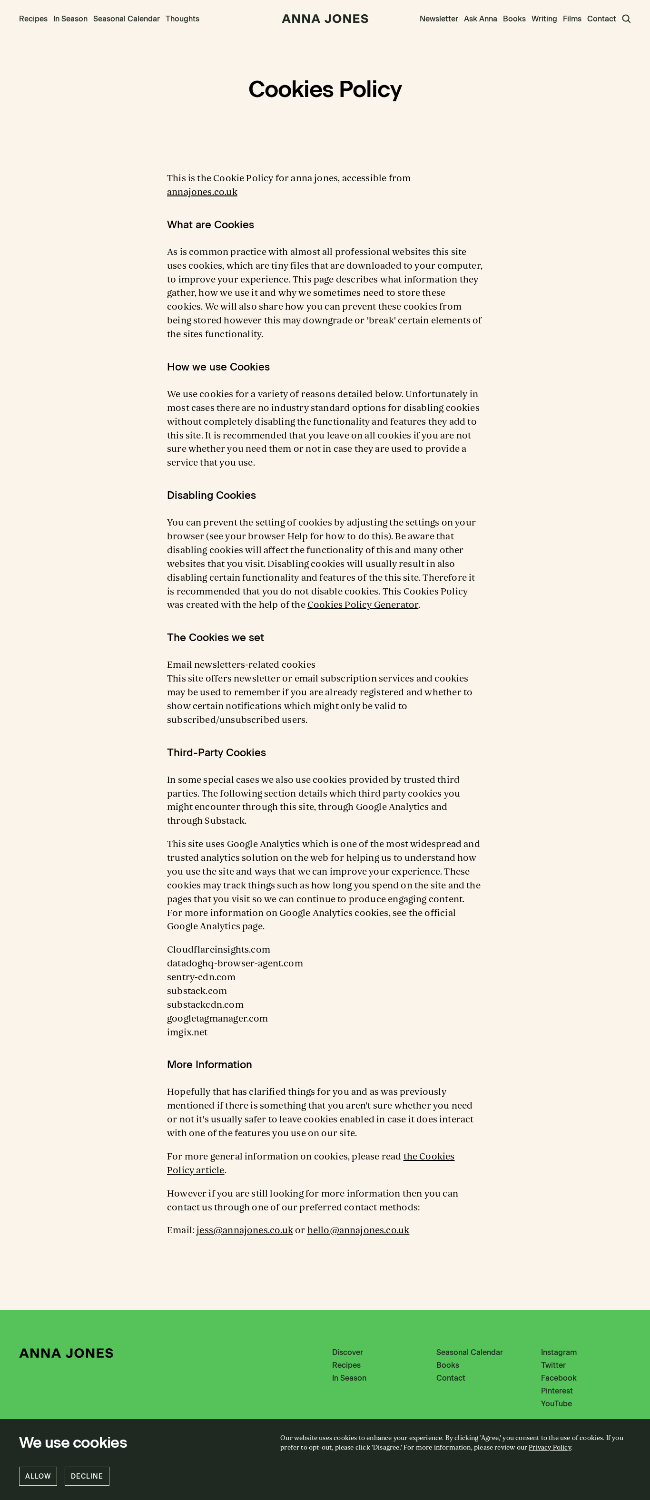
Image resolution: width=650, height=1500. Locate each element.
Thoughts (182, 18)
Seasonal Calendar (126, 18)
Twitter (553, 1365)
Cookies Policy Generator (362, 605)
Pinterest (557, 1390)
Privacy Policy (550, 1447)
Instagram (559, 1352)
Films (572, 18)
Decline (87, 1476)
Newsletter (439, 18)
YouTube (556, 1403)
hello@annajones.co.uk (358, 1230)
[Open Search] (626, 18)
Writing (544, 18)
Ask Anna (480, 18)
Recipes (33, 18)
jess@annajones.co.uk (245, 1230)
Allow (38, 1476)
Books (514, 18)
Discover (347, 1352)
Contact (601, 18)
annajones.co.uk (202, 192)
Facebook (559, 1378)
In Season (70, 18)
